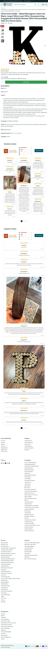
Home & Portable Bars (6, 637)
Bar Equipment (4, 611)
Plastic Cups (27, 473)
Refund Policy (4, 449)
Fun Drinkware (28, 476)
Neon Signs (27, 553)
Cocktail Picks (28, 512)
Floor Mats (3, 633)
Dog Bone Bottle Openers (6, 555)
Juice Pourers (28, 484)
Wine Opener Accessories (6, 573)
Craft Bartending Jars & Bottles (31, 505)
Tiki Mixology (28, 478)
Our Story (3, 440)
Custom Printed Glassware (30, 462)
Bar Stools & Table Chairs (30, 544)
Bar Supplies (28, 460)
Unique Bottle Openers (6, 564)
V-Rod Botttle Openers (6, 551)
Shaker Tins (3, 575)
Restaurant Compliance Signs (31, 555)
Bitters (26, 500)
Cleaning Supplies (28, 528)
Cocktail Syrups (28, 503)
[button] (1, 1)
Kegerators (3, 630)
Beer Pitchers (27, 485)
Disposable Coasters (29, 514)
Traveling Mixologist (5, 594)
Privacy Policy (4, 451)
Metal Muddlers (4, 583)
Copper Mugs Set (28, 446)
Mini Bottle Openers (5, 557)
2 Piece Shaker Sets (5, 576)
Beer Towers (27, 487)
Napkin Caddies (28, 496)
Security (3, 639)
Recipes (2, 444)
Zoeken (35, 4)
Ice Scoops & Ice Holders (30, 519)
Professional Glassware (30, 464)
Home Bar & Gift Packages (7, 549)
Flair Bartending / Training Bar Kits (8, 548)
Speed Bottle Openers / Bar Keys (8, 553)
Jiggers (2, 596)
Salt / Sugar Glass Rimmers (31, 498)
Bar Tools (3, 540)
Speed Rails (3, 617)
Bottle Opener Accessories (7, 567)
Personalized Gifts (29, 442)
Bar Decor (27, 540)
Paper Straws (27, 510)
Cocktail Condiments (29, 509)
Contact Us (3, 446)
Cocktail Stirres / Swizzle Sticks (32, 507)
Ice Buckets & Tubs (29, 521)
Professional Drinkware (30, 480)
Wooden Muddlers (5, 582)
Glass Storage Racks (5, 628)
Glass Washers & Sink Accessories (8, 622)
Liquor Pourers (28, 482)
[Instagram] (1, 463)
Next (23, 1)
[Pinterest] (3, 463)
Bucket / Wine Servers (29, 493)
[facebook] (7, 463)
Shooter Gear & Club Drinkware (32, 466)
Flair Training (4, 592)
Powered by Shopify (5, 647)
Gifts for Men (27, 444)
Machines (3, 613)
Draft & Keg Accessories (6, 624)
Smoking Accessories (29, 530)
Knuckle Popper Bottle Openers (8, 558)
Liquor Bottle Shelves (29, 546)
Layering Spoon (4, 589)
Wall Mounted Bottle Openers (7, 562)
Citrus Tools (3, 598)
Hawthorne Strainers (5, 585)
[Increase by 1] (4, 81)
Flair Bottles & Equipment (6, 591)
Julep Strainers (4, 587)
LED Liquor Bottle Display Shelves (32, 542)
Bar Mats (27, 518)
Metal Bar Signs (28, 549)
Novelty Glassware (29, 467)
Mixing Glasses (4, 580)
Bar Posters (27, 557)
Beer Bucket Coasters (29, 516)
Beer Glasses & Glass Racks (7, 626)
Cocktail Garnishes (29, 502)
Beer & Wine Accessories (30, 489)
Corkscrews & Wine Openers (31, 491)
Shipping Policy (4, 447)
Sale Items (27, 449)
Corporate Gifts (28, 440)
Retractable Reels (5, 566)
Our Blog (3, 442)
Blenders (3, 615)
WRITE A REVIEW (39, 150)
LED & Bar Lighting (29, 548)
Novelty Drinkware (29, 471)
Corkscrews (3, 569)
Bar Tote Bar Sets (5, 546)
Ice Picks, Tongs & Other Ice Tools (32, 525)
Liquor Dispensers (5, 619)
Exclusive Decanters (29, 447)
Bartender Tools (4, 544)
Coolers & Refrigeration (6, 631)
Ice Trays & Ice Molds (29, 523)
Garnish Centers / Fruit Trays (31, 494)
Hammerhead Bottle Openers (7, 560)
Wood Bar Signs (28, 551)
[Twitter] (9, 463)
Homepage (3, 7)
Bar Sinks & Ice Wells (5, 621)
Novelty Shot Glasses (29, 469)
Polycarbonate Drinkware (30, 475)
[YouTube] (5, 463)
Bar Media (3, 601)
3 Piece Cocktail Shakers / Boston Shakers (10, 578)
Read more (25, 74)
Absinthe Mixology (29, 527)
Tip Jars (3, 600)
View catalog (1, 4)
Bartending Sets (4, 542)
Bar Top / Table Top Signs (30, 558)
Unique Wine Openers (5, 571)
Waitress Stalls (4, 635)
